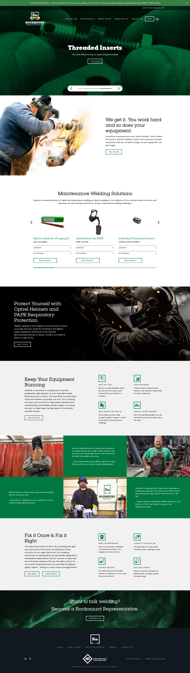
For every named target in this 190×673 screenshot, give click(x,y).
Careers (113, 639)
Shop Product (45, 252)
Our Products (87, 19)
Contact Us (137, 19)
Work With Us (121, 19)
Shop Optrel (22, 336)
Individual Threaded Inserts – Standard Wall (138, 230)
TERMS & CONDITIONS (155, 651)
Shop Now (95, 61)
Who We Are (71, 19)
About (61, 639)
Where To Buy (104, 19)
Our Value (32, 566)
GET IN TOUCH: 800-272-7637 (153, 8)
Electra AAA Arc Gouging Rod (52, 230)
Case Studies (51, 566)
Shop (149, 19)
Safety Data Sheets (94, 639)
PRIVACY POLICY (133, 651)
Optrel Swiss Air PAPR (89, 230)
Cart (158, 19)
